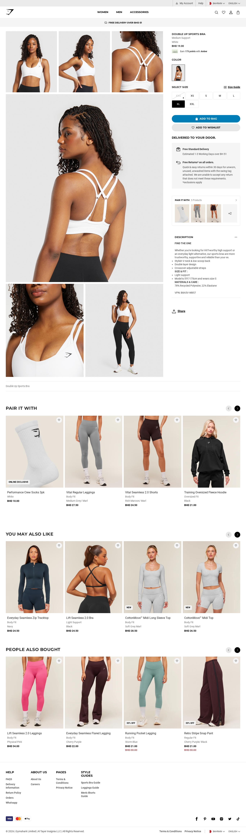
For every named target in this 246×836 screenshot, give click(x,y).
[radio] (178, 73)
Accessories (139, 12)
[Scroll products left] (229, 408)
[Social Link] (196, 819)
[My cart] (238, 12)
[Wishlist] (224, 12)
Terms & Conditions (170, 831)
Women (102, 12)
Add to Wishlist (208, 127)
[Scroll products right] (237, 408)
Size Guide (234, 87)
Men (119, 12)
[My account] (231, 12)
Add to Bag (208, 118)
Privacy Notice (193, 831)
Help (200, 3)
